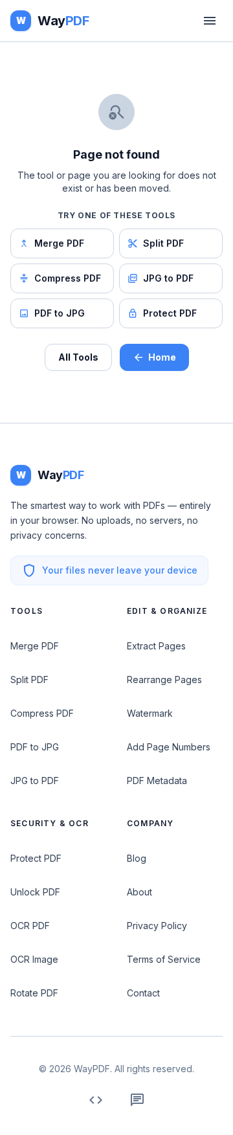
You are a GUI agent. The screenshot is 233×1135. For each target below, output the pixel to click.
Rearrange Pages (164, 679)
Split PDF (163, 243)
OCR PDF (30, 925)
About (139, 891)
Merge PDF (59, 243)
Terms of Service (164, 959)
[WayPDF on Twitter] (137, 1100)
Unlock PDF (35, 891)
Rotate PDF (34, 992)
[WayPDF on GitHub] (96, 1100)
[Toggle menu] (210, 21)
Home (162, 357)
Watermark (150, 713)
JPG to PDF (168, 278)
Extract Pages (156, 645)
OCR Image (34, 959)
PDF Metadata (157, 780)
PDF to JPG (59, 313)
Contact (143, 992)
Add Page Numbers (168, 746)
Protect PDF (170, 313)
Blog (136, 858)
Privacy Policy (157, 925)
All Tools (78, 357)
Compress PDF (67, 278)
